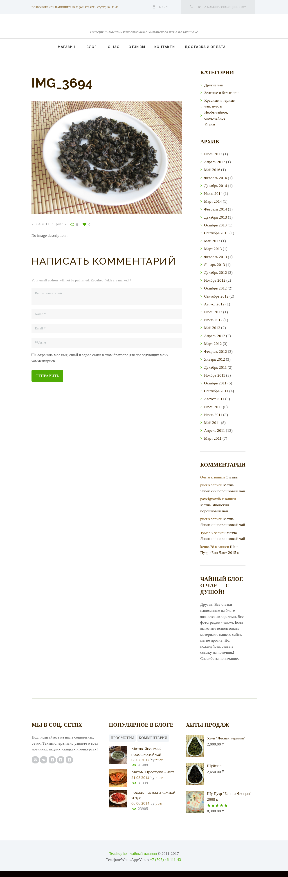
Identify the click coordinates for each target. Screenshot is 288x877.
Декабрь (215, 186)
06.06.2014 (140, 803)
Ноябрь (214, 280)
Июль (213, 154)
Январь (214, 265)
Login (163, 7)
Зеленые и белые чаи (221, 93)
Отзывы (136, 47)
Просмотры (122, 738)
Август (214, 304)
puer (59, 224)
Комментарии (153, 738)
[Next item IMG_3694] (144, 158)
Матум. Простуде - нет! (152, 772)
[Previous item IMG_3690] (69, 158)
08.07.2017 (140, 760)
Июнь (213, 193)
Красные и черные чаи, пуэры (219, 103)
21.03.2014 (140, 778)
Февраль (215, 178)
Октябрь (215, 225)
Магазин (66, 47)
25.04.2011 (40, 224)
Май (212, 170)
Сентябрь (216, 233)
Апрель (214, 162)
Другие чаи (213, 85)
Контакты (165, 47)
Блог (91, 47)
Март (213, 201)
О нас (113, 47)
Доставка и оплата (205, 47)
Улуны (209, 124)
